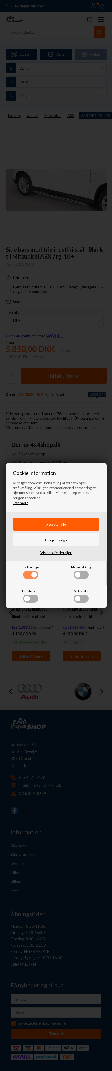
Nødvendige (30, 567)
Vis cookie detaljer (56, 552)
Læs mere (20, 503)
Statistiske (81, 591)
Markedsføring (81, 567)
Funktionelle (30, 591)
